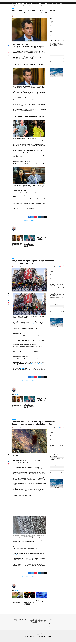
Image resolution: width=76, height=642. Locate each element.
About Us (32, 636)
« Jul (50, 65)
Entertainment (51, 3)
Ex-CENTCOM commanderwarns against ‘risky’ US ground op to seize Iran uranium (29, 245)
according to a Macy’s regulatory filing (34, 323)
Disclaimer (43, 636)
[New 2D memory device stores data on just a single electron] (41, 595)
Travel (61, 3)
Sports (56, 3)
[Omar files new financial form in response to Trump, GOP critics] (17, 238)
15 (61, 471)
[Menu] (12, 3)
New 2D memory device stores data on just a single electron (41, 601)
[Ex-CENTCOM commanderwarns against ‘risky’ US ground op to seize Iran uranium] (29, 238)
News (37, 3)
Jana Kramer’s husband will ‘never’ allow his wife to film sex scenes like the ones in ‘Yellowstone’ (21, 578)
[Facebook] (8, 46)
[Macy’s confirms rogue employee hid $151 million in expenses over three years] (29, 279)
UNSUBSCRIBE (31, 3)
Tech (46, 3)
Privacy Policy (37, 636)
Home (27, 3)
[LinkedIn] (8, 50)
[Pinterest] (8, 52)
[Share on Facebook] (57, 16)
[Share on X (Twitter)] (59, 16)
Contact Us (27, 636)
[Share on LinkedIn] (62, 16)
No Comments (25, 266)
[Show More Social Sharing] (63, 16)
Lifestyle (41, 3)
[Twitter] (8, 48)
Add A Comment (29, 251)
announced (22, 368)
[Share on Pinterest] (60, 16)
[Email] (8, 54)
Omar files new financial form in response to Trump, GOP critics (17, 244)
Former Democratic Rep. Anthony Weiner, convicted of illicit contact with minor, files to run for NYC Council (38, 382)
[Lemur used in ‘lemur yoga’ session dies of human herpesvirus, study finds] (17, 595)
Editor (18, 226)
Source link (15, 213)
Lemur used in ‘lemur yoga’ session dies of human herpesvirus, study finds (16, 601)
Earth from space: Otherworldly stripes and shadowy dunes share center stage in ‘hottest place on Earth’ (20, 382)
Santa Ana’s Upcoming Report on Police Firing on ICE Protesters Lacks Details (41, 238)
